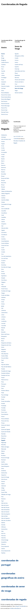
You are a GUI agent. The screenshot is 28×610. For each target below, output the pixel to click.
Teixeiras (3, 498)
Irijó (2, 308)
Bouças (3, 180)
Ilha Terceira (4, 101)
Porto (2, 79)
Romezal (3, 460)
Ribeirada (3, 449)
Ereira (2, 271)
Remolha (3, 444)
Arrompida (4, 152)
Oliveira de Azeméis (20, 79)
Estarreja (17, 69)
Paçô (2, 360)
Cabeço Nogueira (5, 193)
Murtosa (17, 77)
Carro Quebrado (5, 208)
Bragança (3, 60)
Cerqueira (3, 223)
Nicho (2, 347)
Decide (3, 262)
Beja (2, 56)
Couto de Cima (5, 245)
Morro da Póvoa (5, 334)
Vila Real (3, 88)
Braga (2, 58)
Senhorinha (4, 473)
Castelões (3, 217)
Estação (3, 278)
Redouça (3, 438)
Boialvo (3, 172)
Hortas (3, 304)
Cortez (2, 236)
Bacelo (3, 159)
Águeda (17, 53)
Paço (2, 362)
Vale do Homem (5, 511)
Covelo (3, 249)
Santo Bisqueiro (5, 466)
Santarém (3, 82)
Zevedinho (4, 542)
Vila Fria (3, 533)
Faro (2, 69)
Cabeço (3, 189)
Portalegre (3, 77)
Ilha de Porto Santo (6, 95)
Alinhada (3, 137)
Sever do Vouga (19, 88)
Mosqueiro (4, 336)
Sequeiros (3, 475)
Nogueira (3, 349)
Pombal (3, 397)
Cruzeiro (3, 260)
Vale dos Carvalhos (6, 520)
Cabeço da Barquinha (6, 191)
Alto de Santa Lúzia (6, 139)
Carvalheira (4, 213)
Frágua (3, 293)
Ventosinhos (4, 529)
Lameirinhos (4, 312)
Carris (2, 206)
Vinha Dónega (4, 540)
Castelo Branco (5, 62)
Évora (2, 66)
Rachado (3, 434)
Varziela (3, 524)
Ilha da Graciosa (5, 103)
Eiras (2, 269)
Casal (2, 215)
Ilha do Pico (4, 108)
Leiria (2, 73)
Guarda (3, 71)
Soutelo (3, 490)
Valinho (3, 522)
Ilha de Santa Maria (6, 97)
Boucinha (3, 182)
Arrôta (2, 154)
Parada (3, 369)
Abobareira (4, 135)
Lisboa (3, 75)
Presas (3, 423)
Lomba (3, 319)
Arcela (2, 148)
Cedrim (3, 221)
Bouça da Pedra (5, 178)
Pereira (3, 386)
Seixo (2, 468)
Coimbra (3, 64)
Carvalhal (3, 210)
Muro (2, 340)
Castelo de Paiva (19, 64)
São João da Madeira (20, 86)
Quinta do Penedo (5, 431)
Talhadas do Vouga (5, 494)
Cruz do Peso (4, 258)
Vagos (16, 90)
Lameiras (3, 310)
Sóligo (2, 488)
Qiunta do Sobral (5, 425)
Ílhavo (16, 73)
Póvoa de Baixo (5, 418)
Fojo (2, 284)
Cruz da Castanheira (6, 256)
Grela (2, 301)
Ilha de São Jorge (5, 105)
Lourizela (3, 325)
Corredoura (4, 234)
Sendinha (3, 470)
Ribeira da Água (5, 447)
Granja (3, 299)
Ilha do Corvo (4, 114)
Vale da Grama (5, 505)
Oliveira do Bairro (19, 82)
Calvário (3, 195)
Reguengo (3, 442)
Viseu (2, 90)
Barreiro (3, 165)
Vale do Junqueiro (5, 514)
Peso (2, 388)
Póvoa (2, 416)
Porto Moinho (4, 414)
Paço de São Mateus (6, 366)
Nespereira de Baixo (6, 343)
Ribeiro (3, 451)
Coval (2, 247)
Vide (2, 531)
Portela (3, 403)
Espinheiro (4, 275)
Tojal (2, 501)
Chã (2, 226)
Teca (2, 496)
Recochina (3, 436)
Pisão (2, 392)
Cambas (3, 197)
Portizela (3, 410)
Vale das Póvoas (5, 507)
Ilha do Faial (4, 110)
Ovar (16, 84)
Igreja (2, 306)
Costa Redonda (5, 241)
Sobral (2, 483)
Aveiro (3, 53)
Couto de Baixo (5, 243)
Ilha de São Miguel (5, 99)
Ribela (2, 453)
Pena (2, 382)
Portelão (3, 408)
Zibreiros (3, 544)
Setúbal (3, 84)
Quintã (3, 427)
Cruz (2, 254)
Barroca (3, 169)
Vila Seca (3, 535)
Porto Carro (4, 412)
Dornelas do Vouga (6, 267)
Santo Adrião (4, 464)
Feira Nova (4, 280)
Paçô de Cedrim (5, 364)
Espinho (17, 66)
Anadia (16, 58)
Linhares (3, 317)
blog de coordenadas (21, 606)
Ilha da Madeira (5, 92)
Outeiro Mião (4, 356)
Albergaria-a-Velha (19, 56)
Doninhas (3, 265)
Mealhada (17, 75)
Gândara (3, 297)
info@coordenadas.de (15, 608)
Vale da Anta (4, 503)
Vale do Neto (4, 516)
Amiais (3, 141)
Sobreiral (3, 485)
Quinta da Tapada (5, 429)
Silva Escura (4, 479)
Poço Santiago (4, 395)
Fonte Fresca (4, 288)
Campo (3, 202)
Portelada (3, 405)
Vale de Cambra (19, 92)
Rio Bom (3, 455)
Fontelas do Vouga (5, 291)
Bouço (2, 185)
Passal (2, 377)
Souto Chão (4, 492)
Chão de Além (4, 228)
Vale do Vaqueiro (5, 518)
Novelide (3, 351)
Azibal (2, 156)
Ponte (2, 399)
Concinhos (3, 232)
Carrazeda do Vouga (6, 204)
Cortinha (3, 239)
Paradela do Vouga (6, 371)
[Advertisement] (14, 23)
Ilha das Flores (4, 112)
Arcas (2, 146)
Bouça (2, 176)
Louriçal (3, 323)
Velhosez (3, 527)
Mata (2, 330)
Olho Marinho (4, 353)
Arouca (16, 60)
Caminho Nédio (5, 200)
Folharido (3, 286)
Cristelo (3, 252)
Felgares (3, 282)
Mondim (3, 332)
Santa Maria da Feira (20, 71)
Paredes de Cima (5, 375)
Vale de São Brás (5, 509)
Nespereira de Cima (6, 345)
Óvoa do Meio (4, 358)
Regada (3, 440)
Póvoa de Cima (5, 421)
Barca (2, 163)
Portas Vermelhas (5, 401)
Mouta (3, 338)
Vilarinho (3, 537)
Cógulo (3, 230)
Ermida (3, 273)
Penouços (3, 384)
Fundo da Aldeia (5, 295)
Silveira (3, 481)
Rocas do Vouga (5, 457)
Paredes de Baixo (5, 373)
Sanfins (3, 462)
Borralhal (3, 174)
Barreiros (3, 167)
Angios (3, 143)
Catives (3, 219)
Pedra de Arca (4, 379)
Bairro (2, 161)
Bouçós (3, 187)
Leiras (2, 314)
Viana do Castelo (5, 86)
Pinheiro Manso (5, 390)
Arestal (3, 150)
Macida (3, 327)
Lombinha (3, 321)
